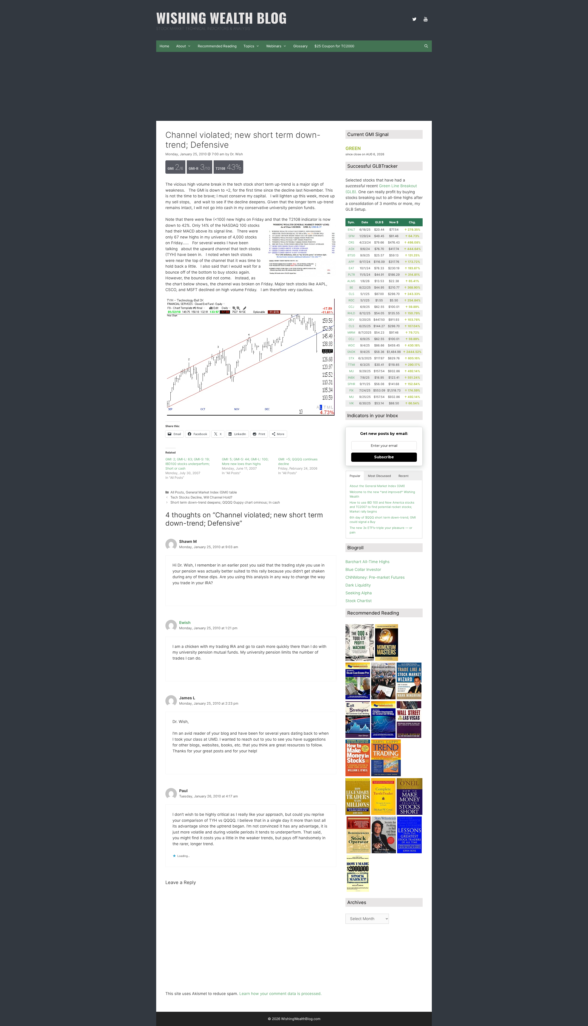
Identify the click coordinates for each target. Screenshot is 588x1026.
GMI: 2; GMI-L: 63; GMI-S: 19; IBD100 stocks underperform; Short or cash (187, 463)
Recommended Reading (217, 46)
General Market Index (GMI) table (211, 492)
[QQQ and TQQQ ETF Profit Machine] (359, 659)
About (181, 46)
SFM (351, 236)
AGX (351, 249)
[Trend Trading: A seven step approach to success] (386, 775)
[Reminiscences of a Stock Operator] (358, 852)
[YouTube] (425, 19)
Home (164, 46)
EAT (351, 268)
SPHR (351, 384)
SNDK (351, 352)
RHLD (351, 313)
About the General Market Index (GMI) (377, 486)
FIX (351, 390)
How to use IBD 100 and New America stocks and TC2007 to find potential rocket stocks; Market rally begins (382, 507)
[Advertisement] (294, 86)
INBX (351, 377)
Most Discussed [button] (379, 476)
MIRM (351, 332)
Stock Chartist (358, 600)
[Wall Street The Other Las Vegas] (409, 736)
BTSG (351, 255)
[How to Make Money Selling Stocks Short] (409, 813)
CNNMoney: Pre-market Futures (375, 577)
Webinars (273, 46)
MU (351, 371)
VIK (351, 403)
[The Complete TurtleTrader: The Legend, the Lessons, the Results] (383, 813)
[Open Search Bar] (426, 46)
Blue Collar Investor (363, 569)
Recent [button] (404, 476)
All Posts (177, 492)
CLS (351, 294)
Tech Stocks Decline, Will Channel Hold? (201, 497)
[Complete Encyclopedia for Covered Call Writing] (383, 736)
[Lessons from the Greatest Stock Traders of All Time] (409, 852)
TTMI (351, 364)
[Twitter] (414, 19)
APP (351, 262)
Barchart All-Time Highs (367, 561)
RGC (351, 300)
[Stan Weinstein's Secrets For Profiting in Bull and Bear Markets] (384, 852)
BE (351, 287)
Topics (248, 46)
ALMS (351, 281)
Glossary (300, 46)
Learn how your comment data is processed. (280, 993)
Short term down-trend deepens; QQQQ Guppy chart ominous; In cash (225, 502)
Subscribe (384, 457)
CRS (351, 242)
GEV (351, 319)
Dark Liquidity (358, 585)
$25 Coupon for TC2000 (334, 46)
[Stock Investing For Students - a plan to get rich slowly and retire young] (383, 698)
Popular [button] (355, 476)
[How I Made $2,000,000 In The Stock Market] (358, 890)
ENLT (351, 229)
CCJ (351, 307)
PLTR (351, 274)
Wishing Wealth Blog (221, 17)
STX (351, 358)
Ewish (185, 622)
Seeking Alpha (358, 593)
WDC (351, 345)
